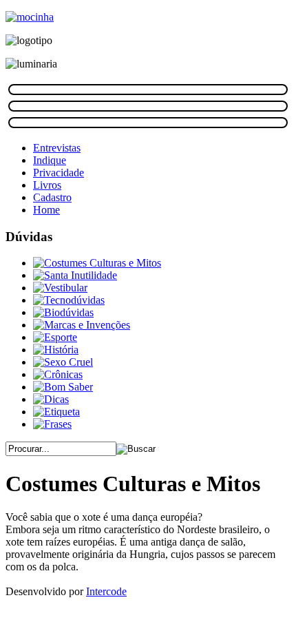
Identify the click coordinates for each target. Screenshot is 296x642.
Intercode (106, 591)
